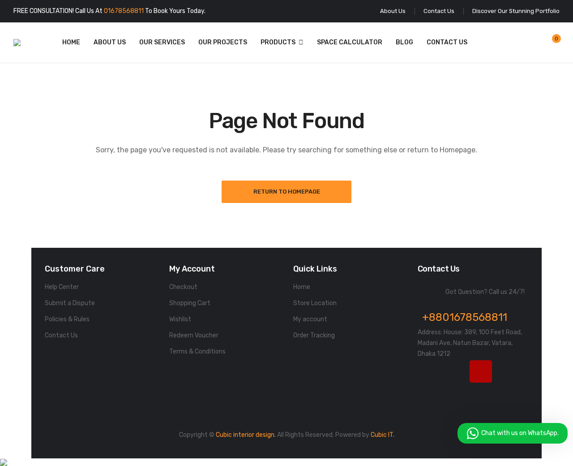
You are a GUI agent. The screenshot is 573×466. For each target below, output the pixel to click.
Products (278, 42)
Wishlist (180, 319)
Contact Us (447, 42)
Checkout (183, 287)
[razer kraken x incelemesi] (286, 462)
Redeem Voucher (193, 335)
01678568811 (124, 11)
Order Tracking (314, 335)
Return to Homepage (286, 191)
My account (310, 319)
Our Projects (222, 42)
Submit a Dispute (70, 303)
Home (71, 42)
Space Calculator (349, 42)
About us (110, 42)
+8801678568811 (464, 317)
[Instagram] (481, 371)
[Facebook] (429, 371)
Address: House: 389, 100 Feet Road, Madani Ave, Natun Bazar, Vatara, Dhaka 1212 (470, 343)
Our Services (162, 42)
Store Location (315, 303)
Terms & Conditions (197, 351)
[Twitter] (455, 371)
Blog (404, 42)
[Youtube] (507, 371)
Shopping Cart (189, 303)
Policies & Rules (67, 319)
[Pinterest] (429, 394)
